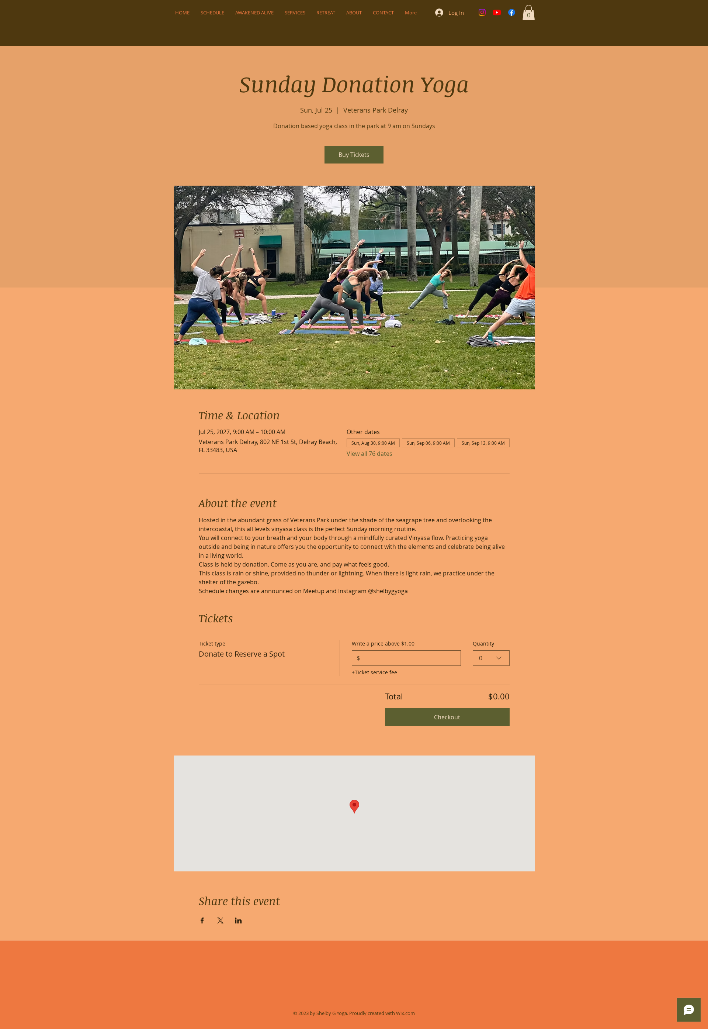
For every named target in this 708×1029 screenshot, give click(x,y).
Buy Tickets (354, 155)
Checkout (447, 717)
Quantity (483, 643)
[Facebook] (511, 12)
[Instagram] (482, 12)
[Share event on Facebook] (202, 920)
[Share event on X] (220, 920)
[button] (528, 12)
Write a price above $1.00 (383, 643)
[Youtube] (497, 12)
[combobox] (491, 658)
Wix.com (405, 1013)
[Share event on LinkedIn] (238, 920)
